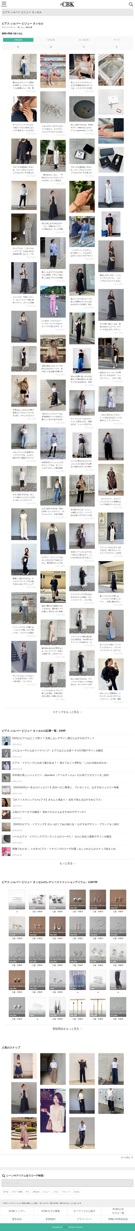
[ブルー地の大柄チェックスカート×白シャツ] (24, 66)
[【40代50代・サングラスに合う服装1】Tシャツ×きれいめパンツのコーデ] (82, 1133)
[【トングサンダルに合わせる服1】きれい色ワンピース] (24, 1133)
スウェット (66, 1192)
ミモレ (56, 1192)
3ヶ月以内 (84, 40)
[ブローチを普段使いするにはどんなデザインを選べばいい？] (24, 151)
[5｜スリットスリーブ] (82, 578)
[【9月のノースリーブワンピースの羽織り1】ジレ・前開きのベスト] (53, 204)
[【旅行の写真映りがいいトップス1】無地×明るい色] (53, 348)
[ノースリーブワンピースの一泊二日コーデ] (111, 256)
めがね (76, 1192)
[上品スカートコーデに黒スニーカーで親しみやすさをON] (82, 280)
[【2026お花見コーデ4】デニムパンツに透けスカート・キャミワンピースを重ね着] (111, 626)
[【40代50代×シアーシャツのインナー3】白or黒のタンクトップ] (82, 620)
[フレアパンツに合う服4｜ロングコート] (111, 480)
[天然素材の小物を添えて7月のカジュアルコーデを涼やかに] (53, 395)
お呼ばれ (36, 1192)
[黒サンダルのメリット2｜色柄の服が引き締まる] (82, 360)
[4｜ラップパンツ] (24, 657)
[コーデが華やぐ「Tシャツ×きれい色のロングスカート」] (111, 399)
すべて (117, 40)
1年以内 (51, 40)
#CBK (65, 1227)
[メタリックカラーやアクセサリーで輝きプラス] (24, 559)
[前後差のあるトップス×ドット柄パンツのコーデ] (53, 674)
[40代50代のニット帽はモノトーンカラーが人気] (53, 443)
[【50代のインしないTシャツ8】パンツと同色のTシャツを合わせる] (82, 1069)
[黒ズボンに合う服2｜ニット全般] (82, 491)
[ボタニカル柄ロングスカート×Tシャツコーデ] (82, 445)
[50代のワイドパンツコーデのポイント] (53, 1069)
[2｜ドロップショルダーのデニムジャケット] (111, 674)
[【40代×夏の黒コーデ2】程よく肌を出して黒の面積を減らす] (53, 587)
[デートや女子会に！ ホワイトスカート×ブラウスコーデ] (53, 1110)
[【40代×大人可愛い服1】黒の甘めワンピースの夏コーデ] (111, 305)
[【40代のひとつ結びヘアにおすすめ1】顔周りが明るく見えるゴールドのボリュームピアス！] (24, 109)
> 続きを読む (31, 91)
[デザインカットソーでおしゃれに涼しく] (111, 1069)
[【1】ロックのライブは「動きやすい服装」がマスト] (24, 436)
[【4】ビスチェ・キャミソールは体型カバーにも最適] (53, 538)
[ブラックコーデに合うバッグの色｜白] (82, 663)
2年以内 (18, 40)
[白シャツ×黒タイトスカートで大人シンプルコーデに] (24, 478)
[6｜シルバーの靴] (24, 608)
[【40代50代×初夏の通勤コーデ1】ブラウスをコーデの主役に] (53, 253)
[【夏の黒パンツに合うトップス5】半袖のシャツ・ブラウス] (82, 1101)
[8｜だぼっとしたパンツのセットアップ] (53, 632)
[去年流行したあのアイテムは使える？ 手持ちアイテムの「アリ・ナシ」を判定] (24, 1066)
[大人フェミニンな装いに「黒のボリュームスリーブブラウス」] (111, 528)
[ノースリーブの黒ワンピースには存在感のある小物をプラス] (111, 577)
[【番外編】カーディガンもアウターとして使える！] (82, 536)
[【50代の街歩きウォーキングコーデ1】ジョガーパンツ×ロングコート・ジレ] (111, 353)
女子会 (5, 1192)
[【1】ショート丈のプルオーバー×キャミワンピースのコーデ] (82, 403)
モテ (27, 1192)
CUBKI (67, 4)
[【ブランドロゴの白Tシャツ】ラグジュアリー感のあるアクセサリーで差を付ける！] (82, 66)
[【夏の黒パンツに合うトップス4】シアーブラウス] (111, 1101)
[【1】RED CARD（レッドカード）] (53, 490)
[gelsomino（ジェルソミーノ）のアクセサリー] (82, 109)
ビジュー (46, 1192)
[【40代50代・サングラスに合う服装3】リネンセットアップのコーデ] (24, 229)
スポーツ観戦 (17, 1192)
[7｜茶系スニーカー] (24, 391)
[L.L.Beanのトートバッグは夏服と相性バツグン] (53, 302)
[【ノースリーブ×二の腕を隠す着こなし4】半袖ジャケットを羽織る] (24, 278)
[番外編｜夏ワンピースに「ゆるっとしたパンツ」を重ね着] (53, 156)
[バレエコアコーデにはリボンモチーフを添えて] (53, 107)
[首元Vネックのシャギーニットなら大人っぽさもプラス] (82, 231)
